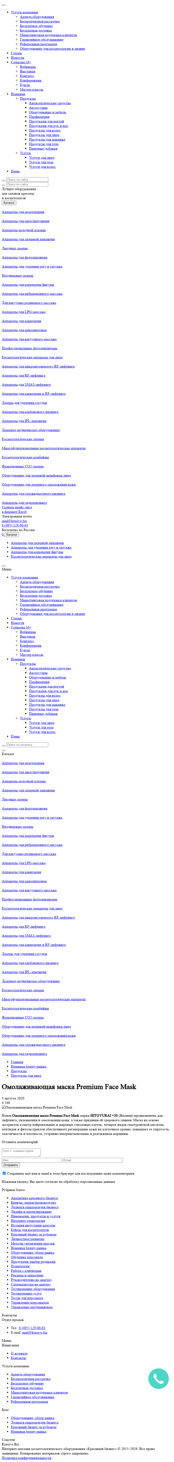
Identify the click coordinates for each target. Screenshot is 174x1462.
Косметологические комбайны (25, 457)
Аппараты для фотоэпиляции (24, 257)
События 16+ (21, 62)
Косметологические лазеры (23, 439)
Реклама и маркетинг (27, 1275)
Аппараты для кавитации (21, 321)
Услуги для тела (41, 162)
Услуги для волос (42, 166)
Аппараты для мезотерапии (23, 212)
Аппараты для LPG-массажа (24, 312)
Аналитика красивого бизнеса (34, 1198)
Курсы (25, 85)
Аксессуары (38, 107)
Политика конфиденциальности (26, 1458)
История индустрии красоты (33, 1225)
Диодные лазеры (15, 248)
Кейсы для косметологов (30, 1230)
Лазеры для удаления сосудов (24, 402)
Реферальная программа (38, 44)
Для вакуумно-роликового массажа (29, 303)
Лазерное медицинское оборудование (31, 430)
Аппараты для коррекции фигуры (28, 284)
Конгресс (27, 76)
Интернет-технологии (28, 1220)
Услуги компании (24, 12)
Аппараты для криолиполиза (24, 330)
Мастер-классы (31, 89)
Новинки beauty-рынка (28, 1248)
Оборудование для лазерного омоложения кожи (39, 484)
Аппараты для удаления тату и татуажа (32, 266)
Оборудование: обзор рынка (32, 1252)
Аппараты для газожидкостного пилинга (33, 493)
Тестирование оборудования (33, 1289)
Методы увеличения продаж (33, 1243)
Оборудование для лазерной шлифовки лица (36, 475)
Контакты (18, 1358)
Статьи (16, 53)
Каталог (9, 202)
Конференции (30, 80)
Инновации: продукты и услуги (35, 1216)
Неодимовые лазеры (17, 275)
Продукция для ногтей (46, 121)
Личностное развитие (27, 1239)
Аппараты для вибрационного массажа (32, 293)
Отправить (11, 1165)
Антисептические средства (50, 103)
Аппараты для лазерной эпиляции (28, 239)
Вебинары (28, 67)
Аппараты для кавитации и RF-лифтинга (34, 393)
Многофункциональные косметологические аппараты (44, 448)
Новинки (18, 94)
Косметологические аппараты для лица (32, 357)
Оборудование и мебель (47, 112)
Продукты (28, 98)
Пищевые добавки (43, 148)
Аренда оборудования (37, 17)
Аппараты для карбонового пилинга (30, 412)
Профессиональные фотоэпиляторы (29, 348)
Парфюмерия (39, 116)
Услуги (25, 153)
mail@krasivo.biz (14, 521)
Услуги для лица (41, 157)
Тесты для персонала (27, 1298)
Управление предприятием (32, 1307)
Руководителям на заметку (31, 1280)
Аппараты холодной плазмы (24, 230)
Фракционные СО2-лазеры (23, 466)
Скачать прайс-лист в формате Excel (17, 509)
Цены (15, 171)
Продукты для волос (45, 130)
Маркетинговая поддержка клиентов (48, 35)
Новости (17, 57)
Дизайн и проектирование (31, 1211)
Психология (20, 1266)
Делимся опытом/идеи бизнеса (34, 1207)
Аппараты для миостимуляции (25, 221)
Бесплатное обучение (36, 26)
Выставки (27, 71)
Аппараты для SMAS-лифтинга (26, 384)
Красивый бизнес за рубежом (33, 1234)
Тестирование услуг (26, 1293)
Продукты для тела (43, 144)
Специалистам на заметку (31, 1284)
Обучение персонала (27, 1257)
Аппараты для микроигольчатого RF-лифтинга (38, 366)
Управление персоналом (30, 1302)
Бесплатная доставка (36, 30)
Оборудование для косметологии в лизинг (52, 48)
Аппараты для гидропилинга (24, 502)
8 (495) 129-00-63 (15, 525)
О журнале (19, 1353)
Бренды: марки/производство (33, 1202)
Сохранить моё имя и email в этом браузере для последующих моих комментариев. (71, 1173)
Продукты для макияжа (47, 139)
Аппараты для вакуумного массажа (29, 339)
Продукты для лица (44, 135)
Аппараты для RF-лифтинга (23, 375)
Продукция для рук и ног (48, 126)
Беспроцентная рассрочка (40, 21)
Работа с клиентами (26, 1270)
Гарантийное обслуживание (41, 39)
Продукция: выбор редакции (33, 1261)
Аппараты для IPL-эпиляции (24, 421)
